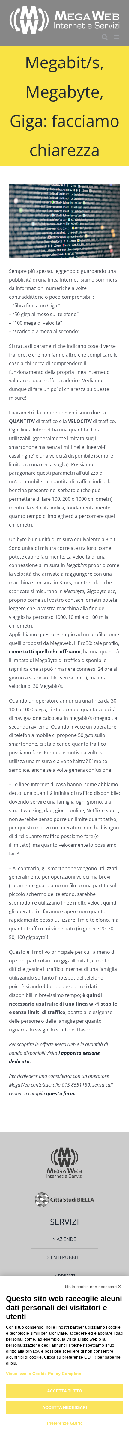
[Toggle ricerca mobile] (105, 37)
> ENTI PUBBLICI (64, 1257)
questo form (60, 1093)
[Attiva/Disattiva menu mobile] (117, 37)
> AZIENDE (64, 1239)
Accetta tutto (64, 1391)
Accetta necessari (64, 1407)
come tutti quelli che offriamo (45, 651)
